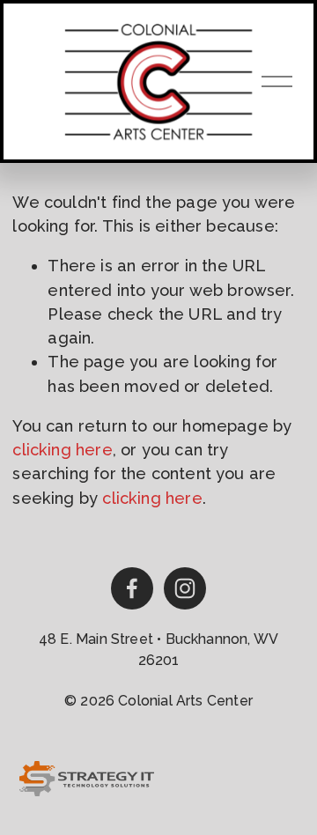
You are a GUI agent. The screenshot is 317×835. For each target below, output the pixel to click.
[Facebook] (132, 588)
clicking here (62, 449)
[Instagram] (185, 588)
